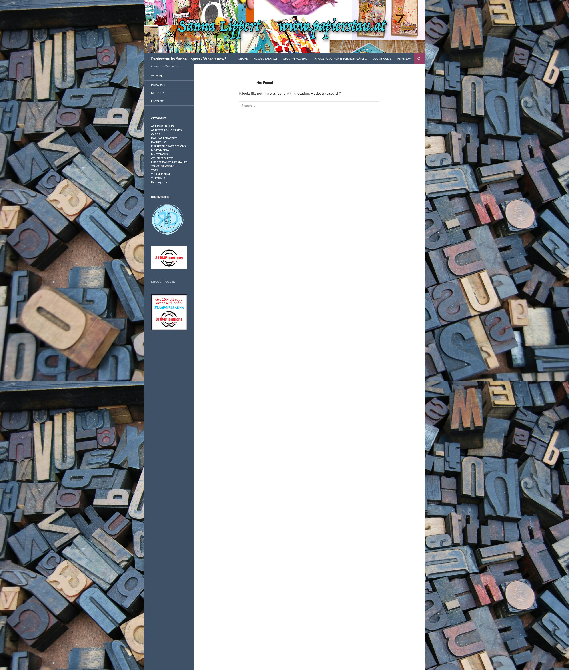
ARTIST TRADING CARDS (166, 130)
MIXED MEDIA (160, 150)
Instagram (158, 84)
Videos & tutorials (265, 58)
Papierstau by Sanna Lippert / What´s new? (188, 58)
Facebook (157, 92)
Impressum (404, 58)
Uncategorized (159, 182)
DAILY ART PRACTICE (164, 138)
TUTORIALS (158, 178)
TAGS (154, 170)
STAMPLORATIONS (162, 166)
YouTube (156, 76)
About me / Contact (296, 58)
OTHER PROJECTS (162, 158)
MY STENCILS (159, 154)
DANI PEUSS (158, 142)
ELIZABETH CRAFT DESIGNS (168, 146)
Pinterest (157, 101)
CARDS (155, 134)
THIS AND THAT (160, 174)
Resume (243, 58)
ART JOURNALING (162, 126)
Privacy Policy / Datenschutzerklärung (340, 58)
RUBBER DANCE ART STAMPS (169, 162)
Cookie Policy (382, 58)
